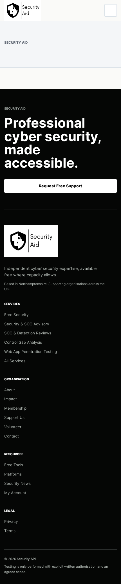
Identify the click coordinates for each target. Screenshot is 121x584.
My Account (15, 492)
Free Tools (13, 465)
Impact (10, 399)
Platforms (13, 474)
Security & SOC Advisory (26, 324)
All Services (14, 361)
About (9, 390)
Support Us (14, 417)
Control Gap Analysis (23, 342)
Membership (15, 408)
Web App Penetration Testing (30, 351)
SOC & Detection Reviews (27, 333)
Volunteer (12, 427)
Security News (17, 483)
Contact (11, 436)
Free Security (16, 314)
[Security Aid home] (22, 10)
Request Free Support (60, 185)
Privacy (11, 521)
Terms (9, 531)
